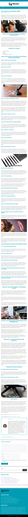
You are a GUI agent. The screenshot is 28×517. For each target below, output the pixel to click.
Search (2, 468)
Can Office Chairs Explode (7, 436)
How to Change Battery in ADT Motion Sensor (9, 482)
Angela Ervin (10, 419)
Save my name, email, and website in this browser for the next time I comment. (14, 461)
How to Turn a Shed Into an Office (8, 437)
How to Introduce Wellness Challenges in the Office (10, 480)
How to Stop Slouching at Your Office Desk (8, 478)
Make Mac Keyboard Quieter (15, 416)
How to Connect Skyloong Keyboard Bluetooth (9, 481)
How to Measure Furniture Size (6, 477)
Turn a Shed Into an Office (14, 414)
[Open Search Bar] (26, 8)
